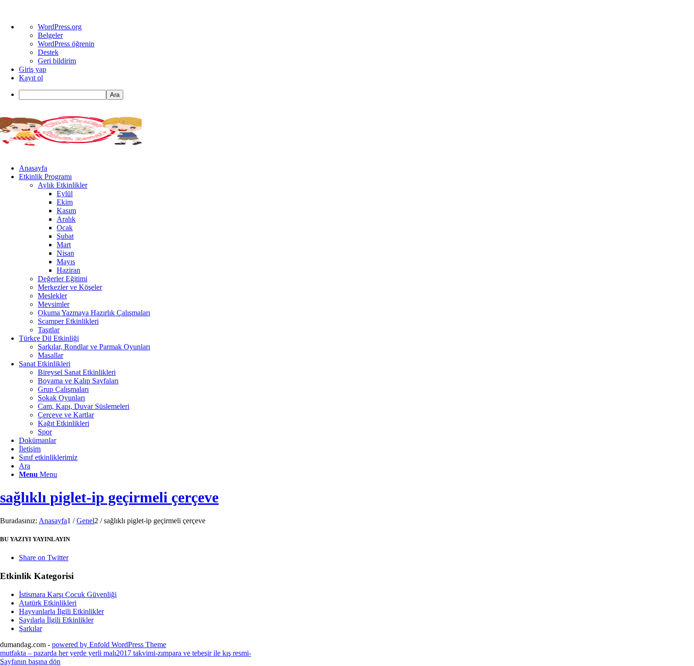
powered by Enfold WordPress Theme (109, 644)
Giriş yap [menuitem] (32, 69)
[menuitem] (356, 95)
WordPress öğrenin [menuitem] (66, 44)
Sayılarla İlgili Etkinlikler (56, 620)
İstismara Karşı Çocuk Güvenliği (68, 594)
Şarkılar (30, 628)
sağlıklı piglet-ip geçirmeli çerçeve (109, 497)
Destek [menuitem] (48, 52)
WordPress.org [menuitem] (60, 27)
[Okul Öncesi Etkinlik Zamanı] (71, 152)
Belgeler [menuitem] (50, 35)
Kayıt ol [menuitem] (31, 78)
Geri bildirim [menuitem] (57, 61)
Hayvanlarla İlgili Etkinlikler (61, 611)
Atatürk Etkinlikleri (47, 603)
